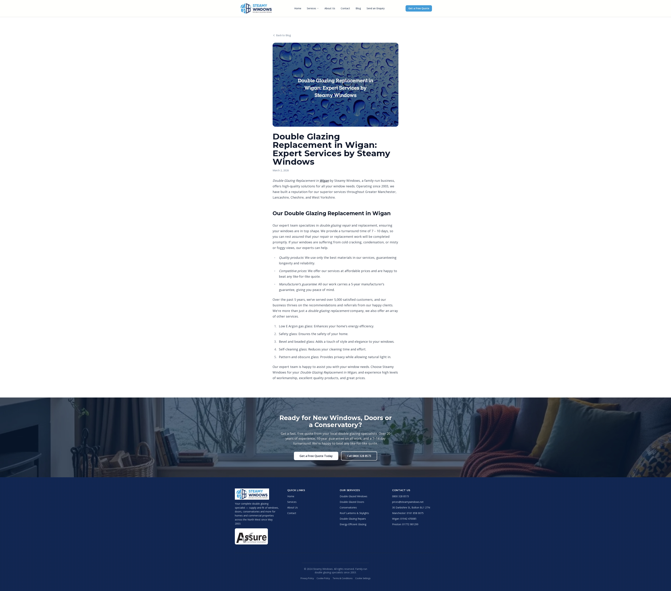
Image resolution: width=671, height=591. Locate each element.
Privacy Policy (307, 578)
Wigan (324, 180)
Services (311, 8)
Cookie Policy (323, 578)
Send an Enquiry (376, 8)
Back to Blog (283, 35)
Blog (358, 8)
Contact (345, 8)
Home (297, 8)
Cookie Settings (362, 578)
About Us (329, 8)
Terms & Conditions (342, 578)
